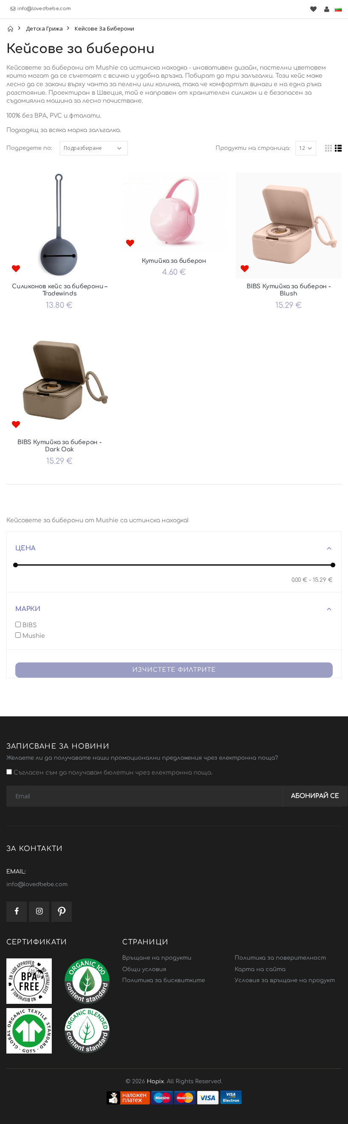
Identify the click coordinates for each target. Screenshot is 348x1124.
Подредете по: (29, 148)
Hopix (155, 1082)
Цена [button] (25, 548)
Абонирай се (315, 796)
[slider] (15, 565)
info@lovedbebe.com (43, 8)
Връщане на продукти (156, 958)
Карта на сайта (260, 969)
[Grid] (328, 148)
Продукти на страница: (253, 148)
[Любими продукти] (313, 9)
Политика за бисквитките (163, 980)
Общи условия (144, 969)
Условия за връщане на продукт (285, 980)
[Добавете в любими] (16, 269)
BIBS (28, 625)
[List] (338, 148)
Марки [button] (27, 609)
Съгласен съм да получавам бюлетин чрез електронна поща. (112, 772)
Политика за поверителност (280, 958)
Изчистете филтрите (174, 670)
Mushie (33, 636)
